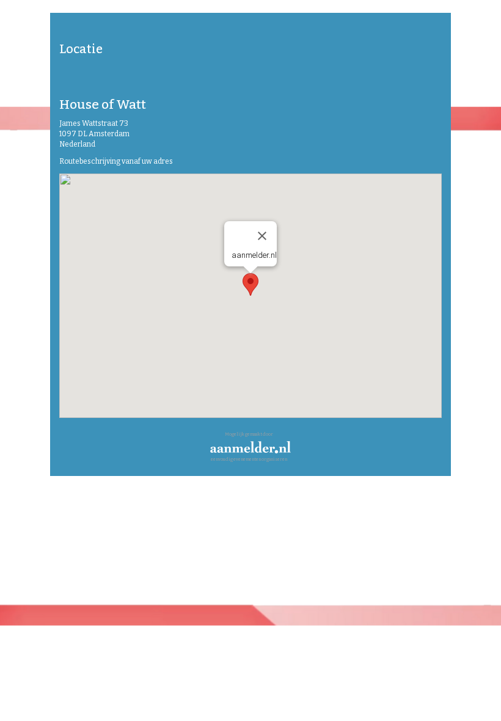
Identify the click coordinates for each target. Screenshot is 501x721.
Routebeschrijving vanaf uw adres (116, 161)
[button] (250, 284)
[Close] (262, 236)
